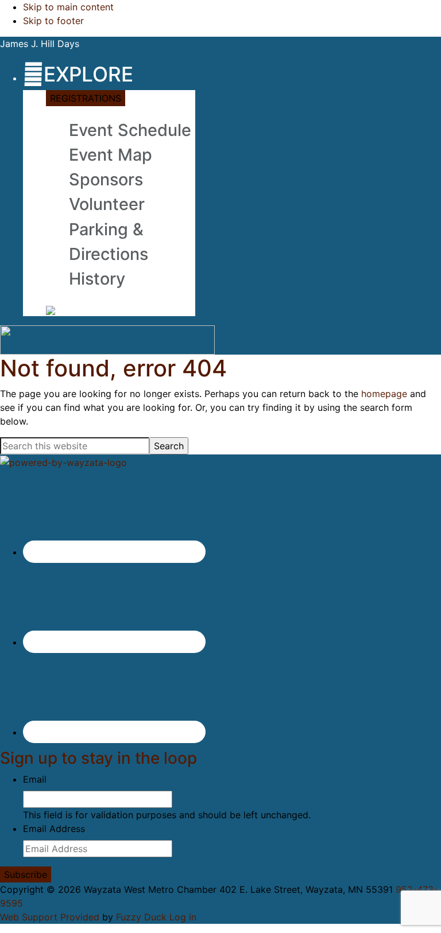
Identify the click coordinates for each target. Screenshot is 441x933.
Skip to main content (68, 7)
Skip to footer (53, 20)
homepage (384, 393)
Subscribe (25, 874)
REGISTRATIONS (85, 98)
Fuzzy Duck (141, 917)
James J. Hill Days (39, 43)
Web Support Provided (49, 917)
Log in (182, 917)
